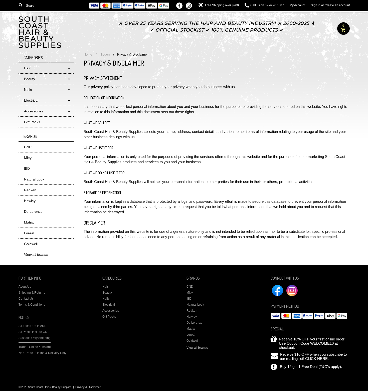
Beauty (29, 79)
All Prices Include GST (34, 332)
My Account (297, 5)
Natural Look (34, 179)
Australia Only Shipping (35, 338)
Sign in (315, 5)
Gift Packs (32, 122)
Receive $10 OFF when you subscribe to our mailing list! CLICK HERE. (313, 356)
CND (28, 147)
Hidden (105, 54)
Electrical (31, 100)
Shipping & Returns (32, 292)
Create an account (337, 5)
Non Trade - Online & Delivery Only (42, 353)
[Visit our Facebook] (179, 6)
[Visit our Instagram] (189, 6)
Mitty (28, 158)
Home (88, 54)
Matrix (29, 222)
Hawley (30, 201)
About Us (25, 286)
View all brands (197, 347)
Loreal (29, 233)
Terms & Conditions (32, 304)
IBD (27, 168)
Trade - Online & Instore (35, 347)
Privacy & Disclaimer (88, 386)
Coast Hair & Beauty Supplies (40, 33)
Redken (30, 190)
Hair (27, 68)
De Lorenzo (33, 212)
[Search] (21, 5)
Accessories (33, 111)
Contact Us (26, 298)
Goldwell (31, 244)
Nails (28, 90)
